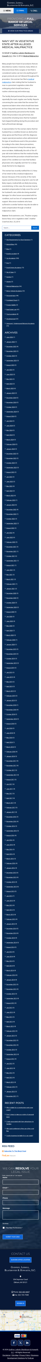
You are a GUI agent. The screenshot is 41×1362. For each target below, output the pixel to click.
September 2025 (11, 360)
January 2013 (10, 1036)
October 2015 (10, 882)
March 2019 (10, 691)
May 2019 (9, 682)
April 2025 (9, 384)
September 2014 (11, 942)
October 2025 (10, 356)
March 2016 (10, 859)
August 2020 (10, 612)
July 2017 (9, 784)
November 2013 (11, 989)
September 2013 (11, 998)
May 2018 (9, 738)
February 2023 (10, 500)
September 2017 (11, 775)
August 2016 (10, 835)
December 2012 (11, 1040)
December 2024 (11, 398)
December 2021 (11, 547)
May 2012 (9, 1073)
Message (6, 1208)
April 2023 (9, 491)
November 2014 (11, 933)
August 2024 (10, 416)
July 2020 (9, 616)
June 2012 (9, 1068)
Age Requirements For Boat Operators (18, 240)
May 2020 (9, 626)
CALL (35, 11)
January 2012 (10, 1091)
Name (5, 1177)
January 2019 (10, 700)
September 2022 (11, 523)
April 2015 (9, 910)
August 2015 (10, 891)
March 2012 (10, 1082)
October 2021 (10, 556)
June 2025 (9, 374)
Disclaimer (5, 1223)
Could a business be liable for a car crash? (19, 1136)
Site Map (15, 1355)
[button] (39, 1360)
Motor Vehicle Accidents (14, 291)
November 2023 (11, 458)
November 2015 (11, 877)
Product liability (11, 305)
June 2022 (9, 537)
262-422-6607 (24, 1292)
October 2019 (10, 658)
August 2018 (10, 724)
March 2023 (10, 495)
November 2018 (11, 710)
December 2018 (11, 705)
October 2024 (10, 407)
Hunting (8, 277)
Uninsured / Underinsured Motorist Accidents (20, 323)
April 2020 (9, 630)
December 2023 (11, 454)
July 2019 (9, 672)
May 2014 (9, 961)
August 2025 (10, 365)
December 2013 (11, 984)
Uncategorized (10, 319)
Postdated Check (11, 300)
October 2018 (10, 714)
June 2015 (9, 901)
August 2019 (10, 668)
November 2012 (11, 1045)
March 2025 (10, 388)
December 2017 (11, 761)
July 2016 (9, 840)
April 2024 (9, 435)
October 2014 (10, 938)
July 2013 (9, 1008)
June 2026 (9, 337)
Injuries (8, 281)
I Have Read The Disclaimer (14, 1228)
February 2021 (10, 584)
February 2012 (10, 1087)
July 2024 (9, 421)
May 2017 (9, 793)
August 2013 (10, 1003)
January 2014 (10, 980)
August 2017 (10, 779)
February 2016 (10, 863)
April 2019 (9, 686)
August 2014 (10, 947)
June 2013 (9, 1012)
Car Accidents (10, 258)
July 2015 (9, 896)
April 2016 (9, 854)
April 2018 (9, 742)
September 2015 (11, 887)
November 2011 (11, 1096)
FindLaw (31, 1358)
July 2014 (9, 952)
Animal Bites (10, 244)
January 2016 (10, 868)
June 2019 (9, 677)
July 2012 (9, 1063)
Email (5, 1188)
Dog (7, 263)
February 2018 (10, 752)
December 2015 (11, 873)
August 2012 (10, 1059)
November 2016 (11, 821)
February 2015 (10, 919)
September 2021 (11, 561)
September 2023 (11, 467)
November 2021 (11, 551)
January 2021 (10, 589)
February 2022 (10, 542)
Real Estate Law (11, 309)
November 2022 (11, 514)
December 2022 (11, 509)
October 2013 (10, 994)
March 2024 (10, 440)
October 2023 (10, 463)
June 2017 (9, 789)
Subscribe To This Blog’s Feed (15, 1151)
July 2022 (9, 533)
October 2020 (10, 603)
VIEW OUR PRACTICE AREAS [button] (21, 31)
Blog (7, 249)
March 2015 (10, 914)
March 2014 (10, 970)
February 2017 (10, 807)
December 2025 (11, 346)
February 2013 (10, 1031)
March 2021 (10, 579)
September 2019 (11, 663)
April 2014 (9, 966)
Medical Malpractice (31, 56)
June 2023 (9, 481)
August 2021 (10, 565)
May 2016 (9, 849)
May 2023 (9, 486)
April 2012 (9, 1077)
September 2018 (11, 719)
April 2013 (9, 1022)
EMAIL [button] (21, 10)
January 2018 (10, 756)
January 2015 (10, 924)
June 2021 (9, 570)
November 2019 (11, 654)
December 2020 (11, 593)
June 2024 (9, 426)
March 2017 (10, 803)
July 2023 (9, 477)
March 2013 (10, 1026)
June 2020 (9, 621)
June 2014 (9, 956)
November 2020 (11, 598)
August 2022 (10, 528)
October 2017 (10, 770)
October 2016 (10, 826)
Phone (5, 1198)
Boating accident (11, 254)
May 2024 (9, 430)
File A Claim (10, 272)
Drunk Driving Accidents (13, 267)
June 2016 (9, 845)
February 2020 (10, 640)
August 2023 (10, 472)
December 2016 (11, 817)
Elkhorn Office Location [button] (20, 1260)
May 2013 (9, 1017)
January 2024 (10, 449)
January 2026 (10, 342)
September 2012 (11, 1054)
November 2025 (11, 351)
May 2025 (9, 379)
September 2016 (11, 831)
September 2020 (11, 607)
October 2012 (10, 1050)
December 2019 (11, 649)
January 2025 (10, 393)
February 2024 (10, 444)
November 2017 (11, 765)
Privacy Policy (25, 1355)
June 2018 (9, 733)
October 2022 (10, 519)
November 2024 (11, 402)
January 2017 (10, 812)
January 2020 (10, 644)
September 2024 (11, 412)
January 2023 (10, 505)
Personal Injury (11, 295)
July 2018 (9, 728)
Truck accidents (11, 314)
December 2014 (11, 928)
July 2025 (9, 370)
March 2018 (10, 747)
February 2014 (10, 975)
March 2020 (10, 635)
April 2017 (9, 798)
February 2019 (10, 696)
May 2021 (9, 575)
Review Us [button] (20, 1303)
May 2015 (9, 905)
